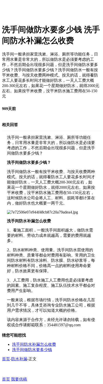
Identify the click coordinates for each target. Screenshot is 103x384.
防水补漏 (19, 359)
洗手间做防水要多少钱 (32, 350)
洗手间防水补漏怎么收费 (34, 344)
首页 (6, 359)
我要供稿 (19, 379)
